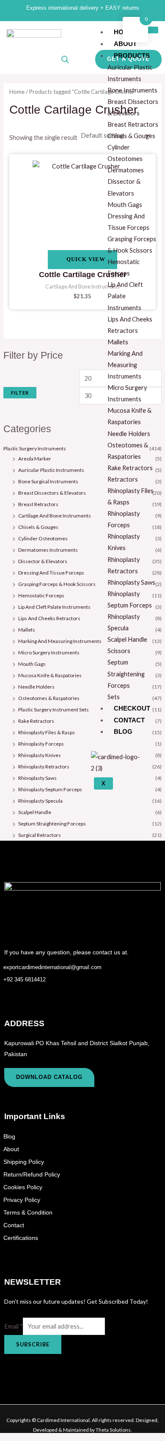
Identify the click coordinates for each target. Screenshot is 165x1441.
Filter (20, 392)
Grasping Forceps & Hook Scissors (57, 584)
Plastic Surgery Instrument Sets (53, 709)
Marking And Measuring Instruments (60, 641)
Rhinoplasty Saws (37, 778)
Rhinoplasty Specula (40, 801)
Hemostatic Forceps (41, 595)
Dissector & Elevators (42, 561)
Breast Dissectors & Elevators (52, 493)
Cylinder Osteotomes (43, 538)
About (125, 43)
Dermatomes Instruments (48, 550)
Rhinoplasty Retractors (43, 766)
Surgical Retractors (39, 835)
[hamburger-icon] (149, 30)
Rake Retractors (36, 721)
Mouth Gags (32, 664)
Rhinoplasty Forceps (41, 744)
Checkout (132, 708)
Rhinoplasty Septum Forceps (50, 789)
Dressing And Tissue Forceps (51, 572)
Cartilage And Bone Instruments (54, 515)
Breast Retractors (38, 504)
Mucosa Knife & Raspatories (50, 675)
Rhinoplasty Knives (39, 755)
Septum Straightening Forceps (52, 823)
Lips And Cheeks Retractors (49, 618)
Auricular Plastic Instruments (51, 470)
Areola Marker (34, 458)
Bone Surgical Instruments (48, 481)
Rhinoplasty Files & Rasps (46, 732)
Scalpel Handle (34, 812)
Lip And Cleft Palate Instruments (54, 607)
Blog (123, 731)
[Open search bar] (65, 59)
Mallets (26, 630)
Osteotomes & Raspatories (49, 698)
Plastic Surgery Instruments (34, 448)
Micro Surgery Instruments (49, 652)
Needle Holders (36, 687)
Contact (129, 720)
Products (132, 55)
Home (17, 91)
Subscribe (33, 1344)
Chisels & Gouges (38, 527)
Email (13, 1326)
